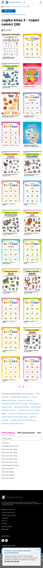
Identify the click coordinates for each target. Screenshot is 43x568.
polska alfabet (28, 394)
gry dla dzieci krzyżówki (19, 397)
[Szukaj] (24, 2)
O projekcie (5, 518)
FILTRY (8, 30)
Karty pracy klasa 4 (8, 478)
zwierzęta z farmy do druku (12, 423)
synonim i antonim (25, 400)
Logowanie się (40, 2)
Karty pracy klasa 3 (8, 475)
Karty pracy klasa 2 (8, 472)
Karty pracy (6, 443)
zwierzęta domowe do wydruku (22, 420)
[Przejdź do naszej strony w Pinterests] (6, 540)
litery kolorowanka (21, 407)
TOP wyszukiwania (26, 433)
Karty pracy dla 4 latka (9, 456)
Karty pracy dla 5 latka (9, 459)
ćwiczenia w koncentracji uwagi (14, 404)
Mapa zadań (5, 529)
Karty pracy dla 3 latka (9, 452)
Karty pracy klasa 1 (8, 468)
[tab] (9, 433)
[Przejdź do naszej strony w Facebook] (3, 540)
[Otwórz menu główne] (3, 2)
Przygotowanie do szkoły (10, 465)
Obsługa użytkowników (9, 515)
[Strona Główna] (13, 2)
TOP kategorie (8, 433)
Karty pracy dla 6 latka (9, 462)
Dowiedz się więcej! (11, 561)
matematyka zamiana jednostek (15, 417)
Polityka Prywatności (8, 509)
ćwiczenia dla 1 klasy (17, 14)
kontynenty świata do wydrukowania (23, 413)
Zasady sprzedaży (7, 526)
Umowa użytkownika (8, 512)
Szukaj (9, 11)
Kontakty (4, 523)
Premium (4, 521)
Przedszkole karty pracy (10, 446)
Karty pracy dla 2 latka (9, 449)
